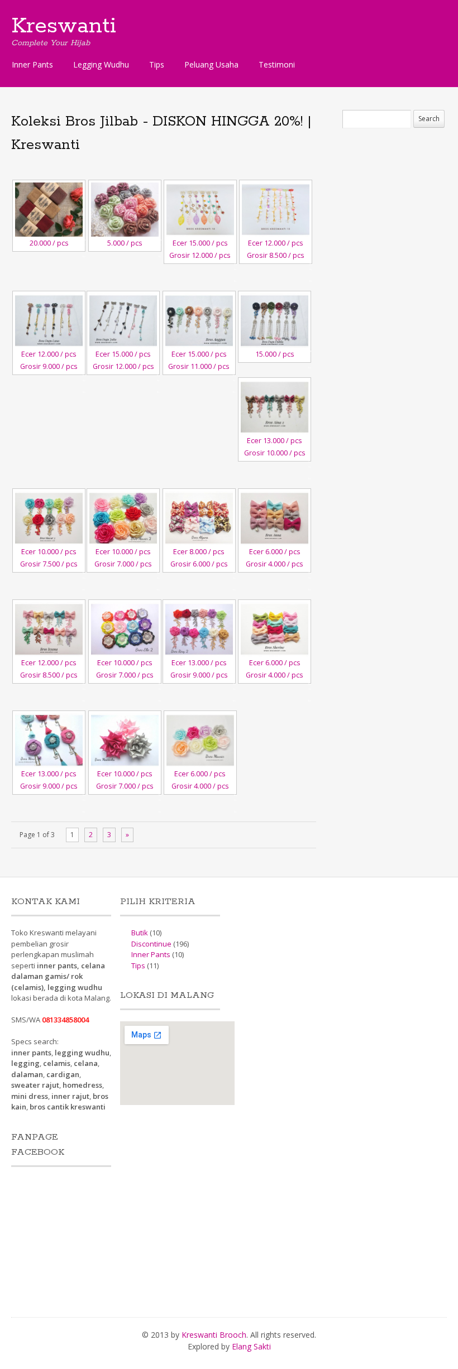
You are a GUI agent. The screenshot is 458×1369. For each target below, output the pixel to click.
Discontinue (151, 944)
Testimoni (277, 64)
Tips (156, 64)
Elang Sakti (251, 1346)
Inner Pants (32, 64)
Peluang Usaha (211, 64)
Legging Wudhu (101, 64)
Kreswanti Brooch (214, 1334)
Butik (139, 933)
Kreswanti (63, 26)
